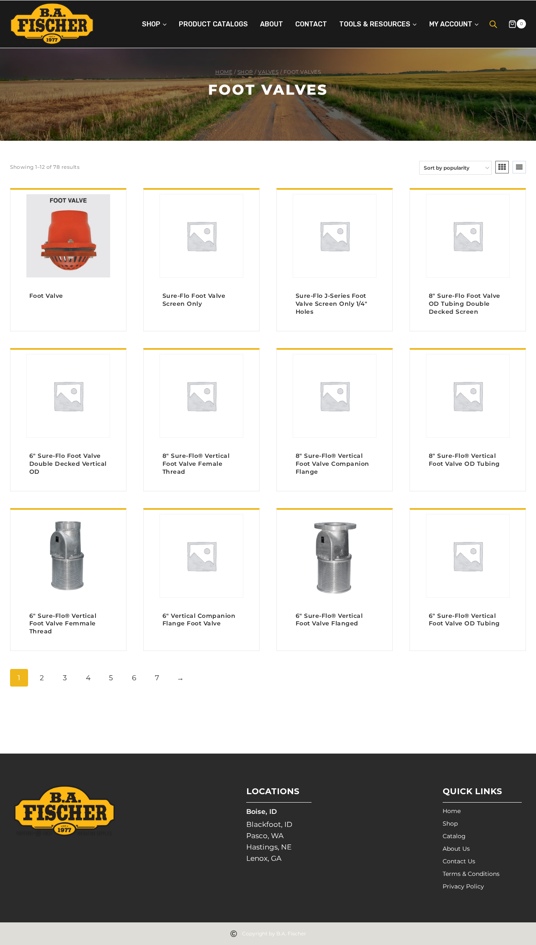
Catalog (454, 836)
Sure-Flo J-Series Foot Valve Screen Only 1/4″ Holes (332, 303)
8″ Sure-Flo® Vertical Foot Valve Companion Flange (332, 463)
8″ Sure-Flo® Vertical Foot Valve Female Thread (196, 463)
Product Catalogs (213, 24)
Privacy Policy (463, 886)
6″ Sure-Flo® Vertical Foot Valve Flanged (329, 619)
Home (452, 811)
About (271, 24)
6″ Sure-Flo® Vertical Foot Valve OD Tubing (464, 619)
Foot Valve (46, 296)
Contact (311, 24)
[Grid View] (502, 167)
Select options (68, 328)
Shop (450, 823)
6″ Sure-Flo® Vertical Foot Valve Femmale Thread (63, 623)
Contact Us (459, 861)
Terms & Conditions (471, 874)
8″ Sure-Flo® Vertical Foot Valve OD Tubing (464, 459)
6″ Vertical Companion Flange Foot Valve (199, 619)
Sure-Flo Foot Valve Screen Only (194, 299)
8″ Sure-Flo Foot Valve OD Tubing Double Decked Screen (464, 303)
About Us (456, 848)
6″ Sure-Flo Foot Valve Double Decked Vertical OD (68, 463)
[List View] (519, 167)
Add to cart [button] (335, 328)
